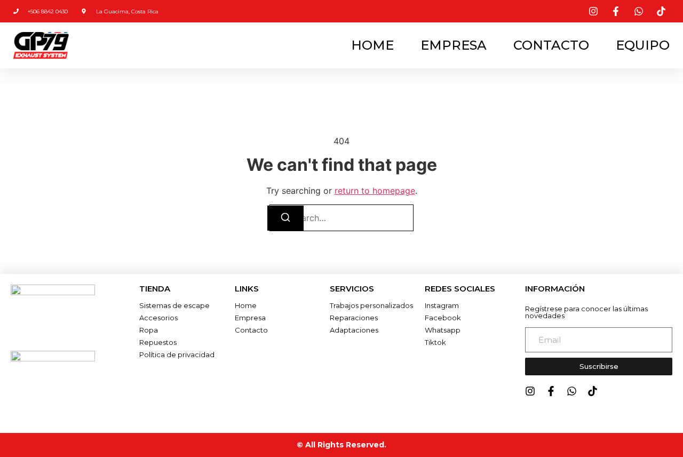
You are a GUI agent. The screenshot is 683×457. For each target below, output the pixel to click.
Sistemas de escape (174, 305)
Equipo (643, 45)
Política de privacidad (177, 354)
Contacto (551, 45)
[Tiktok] (592, 391)
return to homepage (375, 190)
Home (372, 45)
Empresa (453, 45)
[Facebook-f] (551, 391)
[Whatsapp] (572, 391)
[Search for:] (341, 217)
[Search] (285, 218)
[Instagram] (530, 391)
